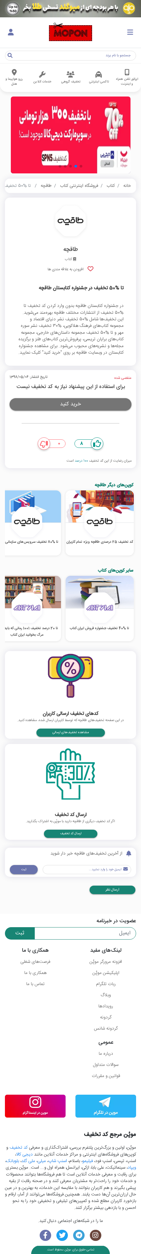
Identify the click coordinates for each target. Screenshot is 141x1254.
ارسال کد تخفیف (70, 833)
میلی (41, 1161)
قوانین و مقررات (106, 1076)
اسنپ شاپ (57, 1161)
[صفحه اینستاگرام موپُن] (95, 1235)
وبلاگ (106, 995)
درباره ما (106, 1053)
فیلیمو (87, 1161)
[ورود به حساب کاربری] (11, 32)
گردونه (105, 1017)
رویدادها (105, 1006)
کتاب (111, 185)
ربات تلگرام (106, 984)
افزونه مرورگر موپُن (106, 961)
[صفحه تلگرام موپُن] (78, 1235)
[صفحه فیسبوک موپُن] (45, 1235)
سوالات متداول (105, 1065)
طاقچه (46, 185)
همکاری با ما (35, 973)
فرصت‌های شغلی (35, 961)
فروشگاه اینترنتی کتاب (79, 185)
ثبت (23, 869)
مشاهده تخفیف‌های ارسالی (70, 732)
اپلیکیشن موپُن (105, 973)
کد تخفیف (19, 1147)
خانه (127, 185)
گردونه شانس (106, 1028)
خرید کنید (70, 404)
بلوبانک (12, 1161)
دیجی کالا (24, 1154)
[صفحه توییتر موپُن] (62, 1235)
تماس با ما (35, 984)
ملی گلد (28, 1161)
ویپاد (132, 1167)
